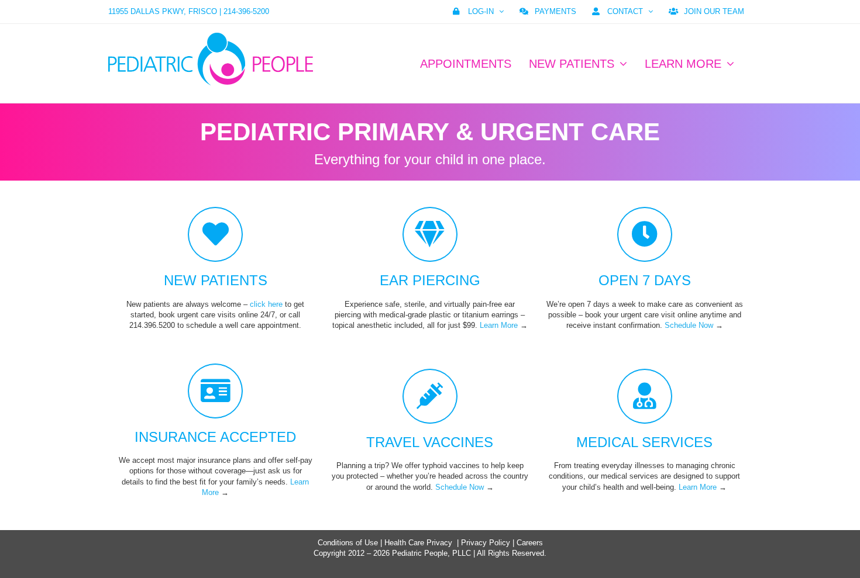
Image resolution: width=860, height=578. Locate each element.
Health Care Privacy (418, 542)
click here (266, 304)
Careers (530, 542)
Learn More (499, 325)
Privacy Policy (485, 542)
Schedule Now (689, 325)
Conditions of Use (348, 542)
